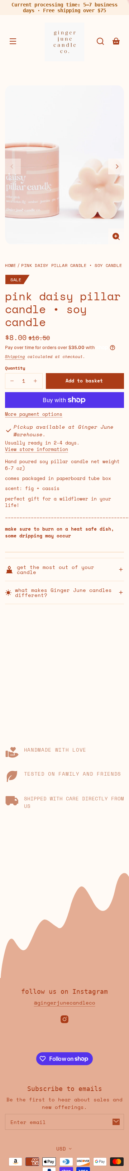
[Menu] (13, 41)
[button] (100, 41)
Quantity (15, 368)
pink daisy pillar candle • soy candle (71, 265)
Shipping (15, 356)
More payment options (33, 414)
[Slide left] (13, 166)
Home (10, 265)
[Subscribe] (116, 1122)
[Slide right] (116, 166)
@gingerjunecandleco (64, 1002)
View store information (36, 449)
